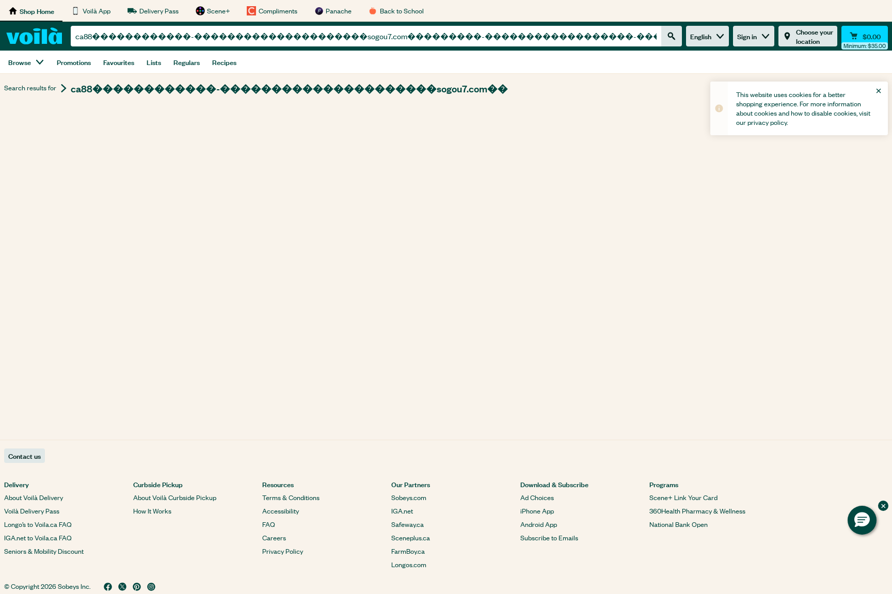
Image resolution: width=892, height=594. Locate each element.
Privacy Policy (282, 551)
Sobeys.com (408, 497)
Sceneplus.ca (410, 537)
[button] (862, 520)
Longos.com (408, 564)
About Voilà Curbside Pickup (174, 497)
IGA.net (402, 511)
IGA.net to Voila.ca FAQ (38, 537)
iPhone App (537, 511)
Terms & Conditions (291, 497)
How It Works (152, 511)
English (700, 35)
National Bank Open (678, 524)
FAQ (268, 524)
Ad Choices (537, 497)
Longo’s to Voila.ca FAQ (38, 524)
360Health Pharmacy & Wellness (697, 511)
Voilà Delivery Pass (31, 511)
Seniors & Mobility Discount (44, 551)
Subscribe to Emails (549, 537)
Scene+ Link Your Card (683, 497)
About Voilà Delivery (33, 497)
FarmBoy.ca (408, 551)
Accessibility (280, 511)
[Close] (878, 91)
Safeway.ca (407, 524)
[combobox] (366, 36)
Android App (538, 524)
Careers (274, 537)
